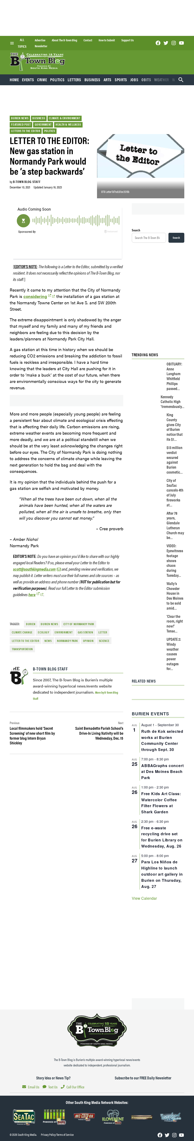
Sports (121, 79)
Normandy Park (67, 641)
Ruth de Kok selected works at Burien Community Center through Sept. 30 (162, 740)
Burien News (19, 118)
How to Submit (107, 40)
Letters (74, 79)
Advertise (40, 40)
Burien (30, 624)
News (48, 641)
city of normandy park (78, 624)
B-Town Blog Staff (26, 181)
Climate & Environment (64, 118)
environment (63, 632)
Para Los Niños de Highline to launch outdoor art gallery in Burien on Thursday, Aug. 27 (162, 874)
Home (14, 79)
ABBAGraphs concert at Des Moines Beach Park (162, 771)
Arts (108, 79)
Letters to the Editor (25, 131)
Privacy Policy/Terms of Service (57, 1135)
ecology (43, 632)
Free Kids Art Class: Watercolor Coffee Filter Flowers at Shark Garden (161, 803)
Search (136, 230)
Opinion (88, 641)
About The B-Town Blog (64, 40)
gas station (85, 632)
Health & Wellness (68, 124)
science (104, 641)
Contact (88, 40)
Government (43, 124)
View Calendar (144, 898)
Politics (57, 79)
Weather (161, 79)
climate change (22, 632)
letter (102, 632)
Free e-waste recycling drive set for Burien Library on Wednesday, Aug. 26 (162, 837)
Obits (146, 79)
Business (92, 79)
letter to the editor (25, 641)
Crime (42, 79)
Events (28, 79)
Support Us (127, 40)
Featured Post (21, 124)
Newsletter (41, 46)
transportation (22, 649)
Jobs (134, 79)
